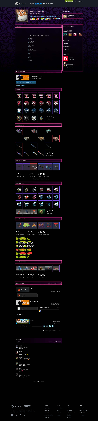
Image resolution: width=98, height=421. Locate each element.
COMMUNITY (38, 4)
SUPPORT (50, 4)
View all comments (20, 341)
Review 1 (21, 314)
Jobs (58, 410)
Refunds (69, 417)
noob (67, 63)
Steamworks (47, 412)
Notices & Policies (71, 412)
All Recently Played (47, 330)
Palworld (32, 320)
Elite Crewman (24, 308)
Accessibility (69, 410)
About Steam (47, 408)
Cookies (69, 415)
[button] (72, 11)
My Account (82, 415)
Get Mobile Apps (83, 410)
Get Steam (81, 408)
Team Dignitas (69, 65)
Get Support (82, 412)
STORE (32, 4)
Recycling (59, 415)
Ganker (22, 294)
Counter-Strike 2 (37, 76)
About (45, 4)
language (79, 1)
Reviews (59, 330)
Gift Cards (47, 417)
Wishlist (54, 330)
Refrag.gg (71, 57)
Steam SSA (47, 410)
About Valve (60, 408)
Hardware (59, 412)
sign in (75, 1)
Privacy (68, 408)
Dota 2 (31, 288)
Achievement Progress (44, 307)
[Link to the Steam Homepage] (20, 5)
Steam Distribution (49, 415)
